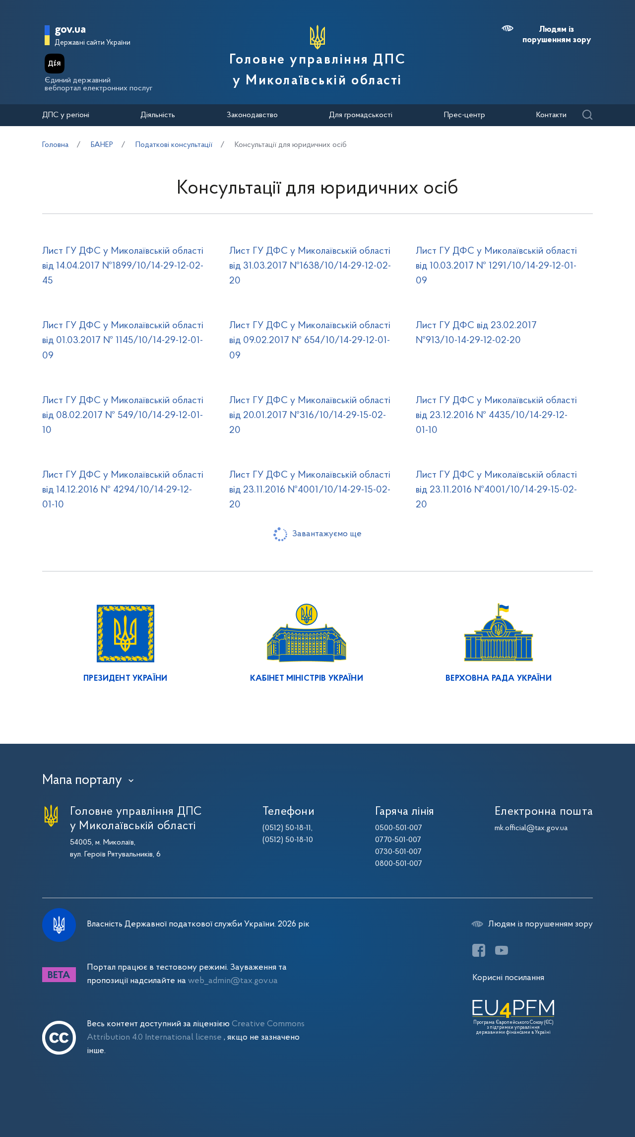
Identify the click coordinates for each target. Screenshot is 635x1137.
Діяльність (157, 115)
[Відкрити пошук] (587, 115)
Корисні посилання (508, 978)
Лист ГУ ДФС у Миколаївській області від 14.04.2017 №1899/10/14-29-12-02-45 (122, 266)
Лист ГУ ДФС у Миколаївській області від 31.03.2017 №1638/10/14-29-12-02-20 (310, 266)
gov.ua (70, 30)
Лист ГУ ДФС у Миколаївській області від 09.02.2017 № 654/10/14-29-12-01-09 (309, 340)
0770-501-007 (398, 840)
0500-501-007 (398, 828)
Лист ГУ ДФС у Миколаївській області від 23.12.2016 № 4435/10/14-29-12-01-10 (496, 415)
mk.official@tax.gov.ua (531, 828)
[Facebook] (478, 950)
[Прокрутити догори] (585, 1097)
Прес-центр (464, 115)
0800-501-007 (398, 864)
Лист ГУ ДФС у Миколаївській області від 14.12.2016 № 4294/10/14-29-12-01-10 (122, 490)
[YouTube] (501, 950)
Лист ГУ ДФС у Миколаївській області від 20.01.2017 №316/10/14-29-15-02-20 (309, 415)
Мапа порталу (82, 780)
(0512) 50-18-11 (286, 828)
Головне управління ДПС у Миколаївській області (317, 70)
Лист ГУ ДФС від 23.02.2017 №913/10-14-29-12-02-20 (476, 333)
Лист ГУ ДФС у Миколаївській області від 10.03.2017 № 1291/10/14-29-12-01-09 (496, 266)
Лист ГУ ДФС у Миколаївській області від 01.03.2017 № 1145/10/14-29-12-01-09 (122, 340)
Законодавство (252, 115)
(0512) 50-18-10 (287, 840)
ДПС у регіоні (65, 115)
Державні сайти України (92, 43)
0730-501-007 (398, 852)
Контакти (551, 115)
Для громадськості (360, 115)
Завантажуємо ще (327, 534)
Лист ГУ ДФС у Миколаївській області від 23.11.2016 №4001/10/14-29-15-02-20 (309, 490)
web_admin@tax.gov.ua (233, 981)
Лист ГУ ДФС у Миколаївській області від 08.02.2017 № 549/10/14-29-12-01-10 (122, 415)
